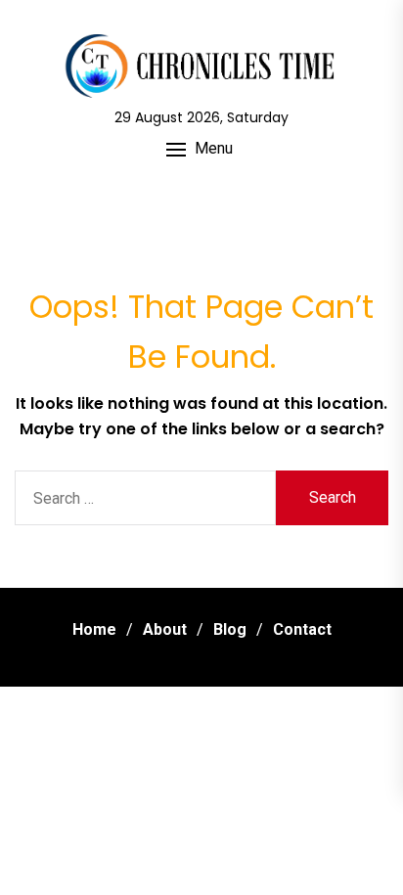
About (165, 629)
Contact (302, 629)
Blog (229, 629)
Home (94, 629)
